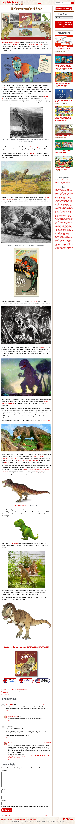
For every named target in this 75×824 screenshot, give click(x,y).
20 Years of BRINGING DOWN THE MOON (64, 101)
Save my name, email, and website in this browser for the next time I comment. (26, 806)
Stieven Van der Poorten (25, 691)
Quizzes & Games (65, 182)
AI (64, 189)
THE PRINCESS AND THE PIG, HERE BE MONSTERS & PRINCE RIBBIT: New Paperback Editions (63, 66)
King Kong (34, 301)
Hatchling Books (64, 208)
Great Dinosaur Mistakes (61, 207)
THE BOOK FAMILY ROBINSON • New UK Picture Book (63, 168)
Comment (4, 770)
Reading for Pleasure (60, 229)
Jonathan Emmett (13, 716)
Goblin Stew (68, 205)
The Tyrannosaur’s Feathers (10, 42)
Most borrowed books (60, 216)
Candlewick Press (60, 194)
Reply (7, 710)
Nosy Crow (66, 218)
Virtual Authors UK (61, 248)
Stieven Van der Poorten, (35, 44)
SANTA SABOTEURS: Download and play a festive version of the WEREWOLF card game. (63, 118)
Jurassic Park (46, 420)
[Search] (72, 3)
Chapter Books (59, 179)
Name (3, 789)
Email (3, 795)
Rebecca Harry (66, 230)
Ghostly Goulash (59, 205)
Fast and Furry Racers (65, 203)
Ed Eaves (59, 201)
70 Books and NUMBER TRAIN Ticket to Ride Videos (63, 151)
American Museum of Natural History (12, 102)
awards (65, 192)
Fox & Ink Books (15, 691)
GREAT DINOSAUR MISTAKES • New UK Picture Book (62, 84)
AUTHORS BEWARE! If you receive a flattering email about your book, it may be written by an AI (64, 48)
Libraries (59, 212)
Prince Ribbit (65, 226)
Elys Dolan (66, 201)
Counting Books (59, 200)
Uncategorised (59, 183)
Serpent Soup (60, 236)
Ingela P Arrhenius (61, 211)
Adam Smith (14, 44)
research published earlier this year (28, 460)
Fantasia (42, 347)
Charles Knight (34, 147)
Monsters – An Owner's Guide (64, 215)
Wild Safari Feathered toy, (21, 505)
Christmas (68, 194)
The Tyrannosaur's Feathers (38, 691)
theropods (33, 153)
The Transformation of (62, 135)
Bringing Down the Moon (66, 193)
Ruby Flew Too (65, 232)
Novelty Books (64, 181)
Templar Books (60, 239)
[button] (39, 3)
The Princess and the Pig (63, 243)
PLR (66, 225)
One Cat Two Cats (64, 221)
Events (66, 179)
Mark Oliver (65, 212)
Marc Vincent (9, 704)
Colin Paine (67, 198)
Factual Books (16, 689)
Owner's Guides (60, 223)
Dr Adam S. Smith (7, 691)
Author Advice (59, 192)
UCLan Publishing (60, 247)
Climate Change (59, 198)
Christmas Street (59, 196)
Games (66, 204)
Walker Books (60, 250)
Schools (57, 234)
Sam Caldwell (66, 233)
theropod (6, 462)
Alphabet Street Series (66, 190)
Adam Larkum (59, 189)
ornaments (14, 543)
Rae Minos (68, 227)
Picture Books (23, 689)
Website (3, 800)
